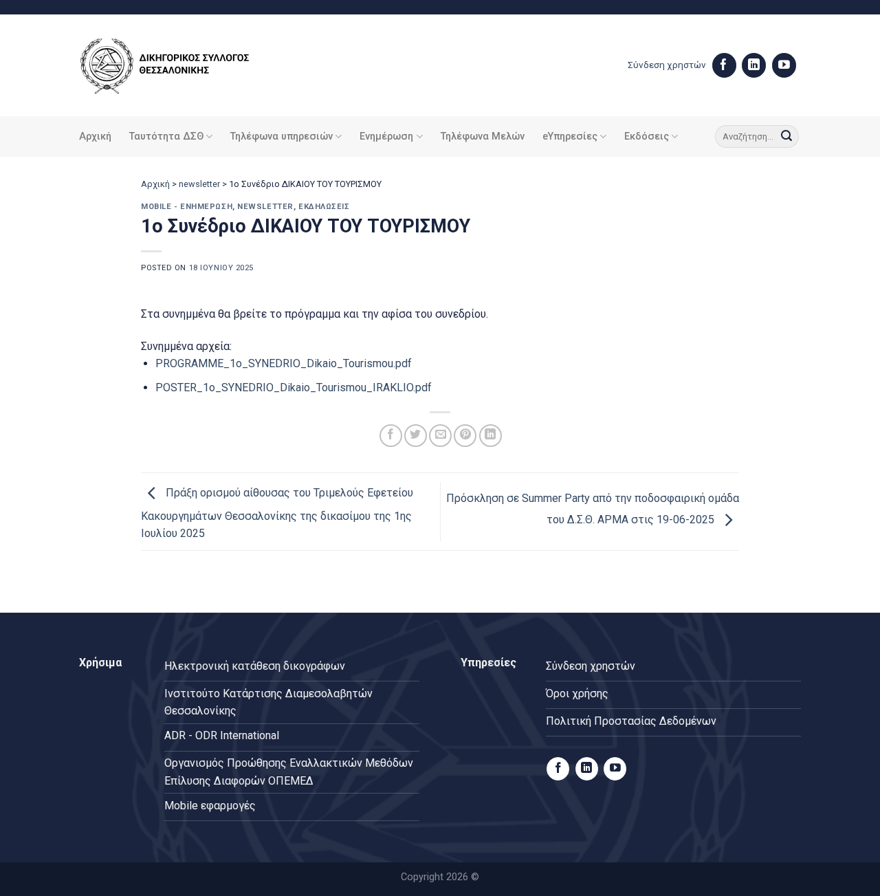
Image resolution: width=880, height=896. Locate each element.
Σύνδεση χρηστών (667, 64)
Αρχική (95, 136)
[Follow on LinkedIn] (754, 65)
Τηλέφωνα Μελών (483, 136)
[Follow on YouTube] (784, 65)
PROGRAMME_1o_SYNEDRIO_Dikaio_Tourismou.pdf (283, 363)
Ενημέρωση (386, 136)
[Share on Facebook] (391, 435)
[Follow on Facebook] (724, 65)
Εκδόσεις (646, 136)
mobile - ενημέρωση (186, 206)
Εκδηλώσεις (324, 206)
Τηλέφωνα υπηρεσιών (281, 136)
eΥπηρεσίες (569, 136)
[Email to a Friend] (440, 435)
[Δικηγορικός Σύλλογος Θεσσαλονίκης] (182, 65)
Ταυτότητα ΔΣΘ (166, 136)
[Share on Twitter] (415, 435)
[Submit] (786, 137)
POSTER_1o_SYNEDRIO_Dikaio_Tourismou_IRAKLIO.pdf (293, 387)
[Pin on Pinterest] (465, 435)
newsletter (199, 184)
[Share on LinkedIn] (490, 435)
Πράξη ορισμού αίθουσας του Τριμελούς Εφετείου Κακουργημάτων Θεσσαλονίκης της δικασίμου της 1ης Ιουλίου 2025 (277, 513)
